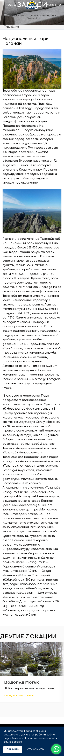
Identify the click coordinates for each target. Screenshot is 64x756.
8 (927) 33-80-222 (52, 5)
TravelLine (11, 26)
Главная (12, 15)
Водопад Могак (21, 682)
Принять (12, 749)
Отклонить (35, 749)
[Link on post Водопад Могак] (32, 659)
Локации (25, 15)
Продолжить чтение (19, 696)
